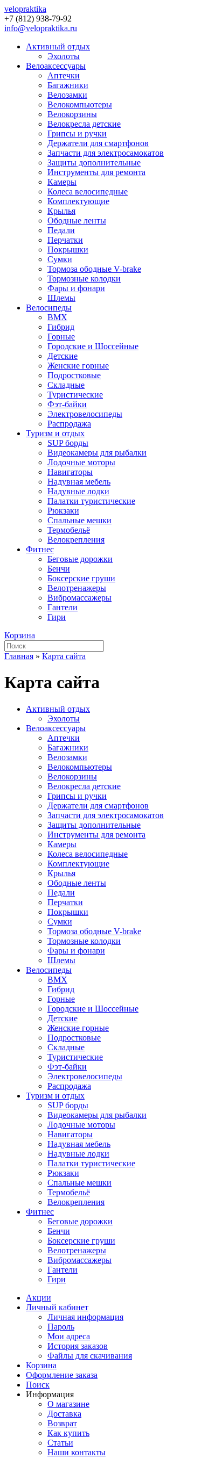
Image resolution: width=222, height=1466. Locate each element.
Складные (66, 384)
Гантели (62, 607)
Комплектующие (78, 201)
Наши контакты (76, 1452)
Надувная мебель (78, 481)
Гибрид (60, 326)
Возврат (62, 1423)
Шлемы (61, 297)
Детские (62, 355)
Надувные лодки (78, 491)
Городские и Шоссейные (92, 346)
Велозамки (67, 94)
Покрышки (67, 249)
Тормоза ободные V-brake (94, 268)
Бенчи (58, 568)
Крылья (61, 210)
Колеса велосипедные (87, 191)
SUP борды (67, 442)
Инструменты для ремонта (96, 172)
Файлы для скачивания (89, 1355)
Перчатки (65, 239)
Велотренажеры (76, 588)
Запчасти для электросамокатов (105, 152)
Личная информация (85, 1316)
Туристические (75, 394)
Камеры (62, 181)
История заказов (77, 1346)
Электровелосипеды (84, 413)
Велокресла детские (84, 123)
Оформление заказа (62, 1375)
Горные (61, 336)
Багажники (67, 85)
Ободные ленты (76, 220)
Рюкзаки (63, 510)
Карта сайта (64, 656)
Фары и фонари (76, 288)
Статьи (60, 1442)
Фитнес (40, 549)
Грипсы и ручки (77, 133)
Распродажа (69, 423)
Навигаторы (70, 471)
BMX (57, 317)
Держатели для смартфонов (98, 143)
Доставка (64, 1413)
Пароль (60, 1326)
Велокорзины (72, 114)
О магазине (68, 1404)
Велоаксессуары (56, 65)
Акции (38, 1297)
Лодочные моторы (81, 462)
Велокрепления (76, 539)
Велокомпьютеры (79, 104)
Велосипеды (49, 307)
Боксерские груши (81, 578)
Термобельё (68, 530)
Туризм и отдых (55, 433)
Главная (18, 656)
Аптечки (63, 75)
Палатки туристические (91, 500)
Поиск (38, 1384)
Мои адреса (68, 1336)
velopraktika (25, 8)
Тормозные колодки (84, 278)
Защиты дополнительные (94, 162)
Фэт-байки (67, 404)
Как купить (68, 1433)
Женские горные (78, 365)
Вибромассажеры (79, 597)
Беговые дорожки (80, 559)
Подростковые (74, 375)
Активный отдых (58, 46)
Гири (56, 617)
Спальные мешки (79, 520)
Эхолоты (63, 56)
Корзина (19, 635)
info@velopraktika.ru (40, 28)
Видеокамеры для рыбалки (97, 452)
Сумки (59, 259)
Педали (61, 230)
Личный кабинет (57, 1307)
